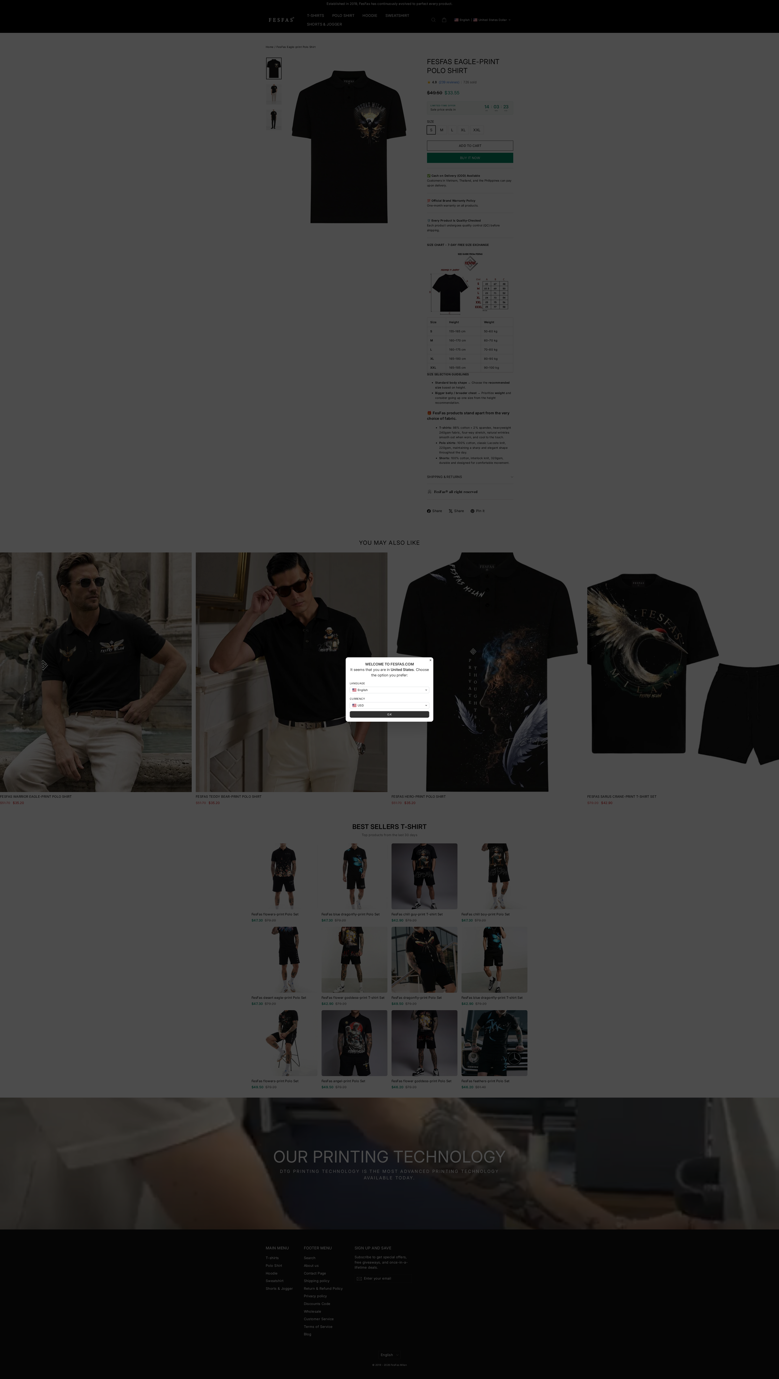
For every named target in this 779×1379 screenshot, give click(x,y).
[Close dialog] (430, 660)
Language (357, 683)
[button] (389, 690)
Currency (357, 698)
